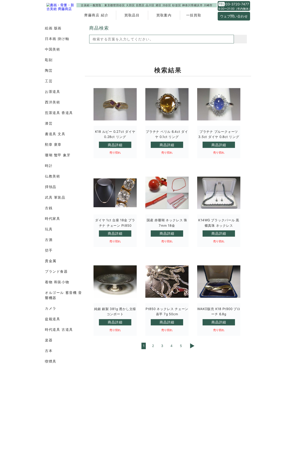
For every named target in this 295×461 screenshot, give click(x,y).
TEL (221, 4)
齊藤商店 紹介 (96, 15)
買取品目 (132, 15)
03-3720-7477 (237, 4)
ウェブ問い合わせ (234, 16)
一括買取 (193, 15)
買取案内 (163, 15)
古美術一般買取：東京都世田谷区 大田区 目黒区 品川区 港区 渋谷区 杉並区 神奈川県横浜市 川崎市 (147, 5)
